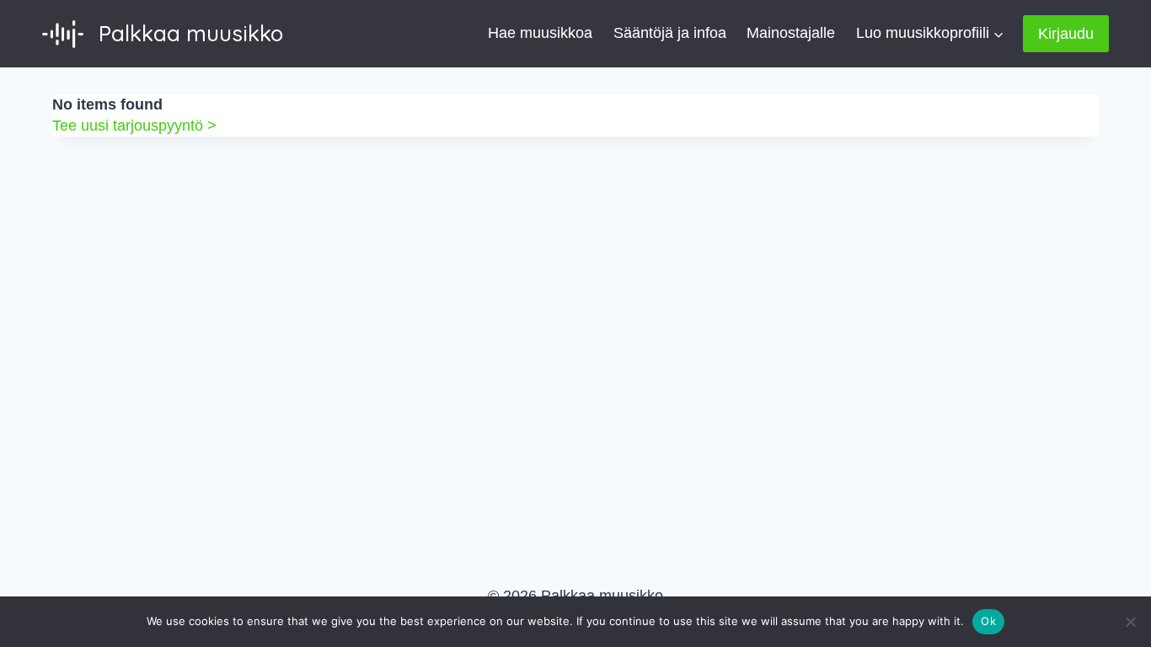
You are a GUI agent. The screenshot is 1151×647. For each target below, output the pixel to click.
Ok (988, 621)
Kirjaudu (1066, 33)
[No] (1130, 621)
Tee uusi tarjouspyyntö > (134, 125)
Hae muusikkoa (540, 32)
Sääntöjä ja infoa (669, 32)
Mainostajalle (791, 32)
